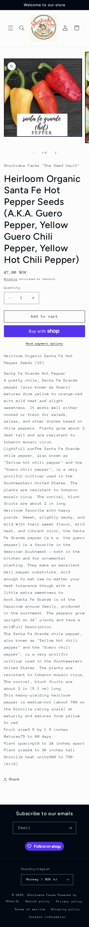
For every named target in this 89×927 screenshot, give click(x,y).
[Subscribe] (70, 828)
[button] (10, 28)
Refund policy (37, 901)
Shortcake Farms (41, 895)
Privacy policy (69, 901)
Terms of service (30, 909)
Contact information (47, 917)
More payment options (44, 343)
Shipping (10, 279)
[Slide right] (55, 152)
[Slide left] (33, 152)
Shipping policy (65, 909)
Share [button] (14, 779)
